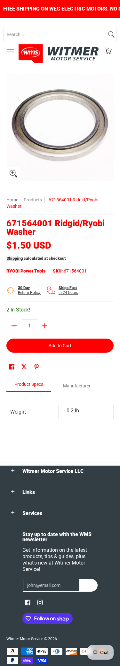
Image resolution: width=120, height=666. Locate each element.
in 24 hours (68, 290)
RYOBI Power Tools (25, 270)
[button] (108, 51)
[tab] (28, 386)
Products (33, 199)
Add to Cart (60, 345)
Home (12, 199)
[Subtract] (14, 326)
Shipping (14, 258)
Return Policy (29, 290)
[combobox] (55, 34)
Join (88, 585)
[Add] (44, 326)
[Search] (111, 34)
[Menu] (10, 51)
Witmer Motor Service (24, 639)
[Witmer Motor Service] (59, 53)
